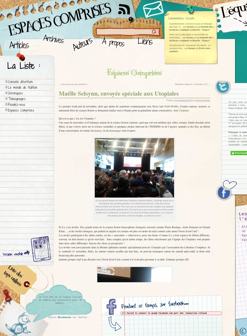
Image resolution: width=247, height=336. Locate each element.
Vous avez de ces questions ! (73, 84)
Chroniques (15, 93)
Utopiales (184, 110)
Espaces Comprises (21, 110)
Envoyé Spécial (203, 100)
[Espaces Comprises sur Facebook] (225, 193)
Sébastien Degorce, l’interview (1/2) (192, 84)
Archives (52, 44)
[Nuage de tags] (18, 280)
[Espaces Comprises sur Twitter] (225, 89)
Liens (146, 44)
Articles (21, 44)
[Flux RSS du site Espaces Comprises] (127, 7)
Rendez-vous (16, 104)
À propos (114, 44)
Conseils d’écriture (20, 81)
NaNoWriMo (171, 106)
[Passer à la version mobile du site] (40, 249)
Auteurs (81, 44)
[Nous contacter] (154, 9)
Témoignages (17, 98)
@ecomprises (64, 317)
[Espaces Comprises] (44, 16)
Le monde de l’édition (22, 87)
